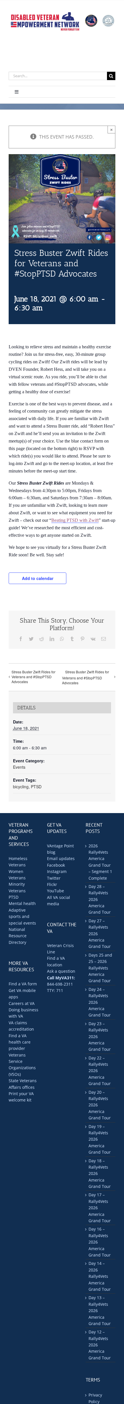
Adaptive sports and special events (22, 916)
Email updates (61, 858)
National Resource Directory (18, 936)
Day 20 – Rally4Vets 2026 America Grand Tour (100, 1105)
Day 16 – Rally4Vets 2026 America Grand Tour (100, 1242)
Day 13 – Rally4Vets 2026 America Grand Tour (100, 1310)
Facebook (56, 865)
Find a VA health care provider (20, 1042)
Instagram (57, 871)
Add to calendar (37, 578)
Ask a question (61, 971)
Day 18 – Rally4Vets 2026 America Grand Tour (100, 1173)
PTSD (36, 786)
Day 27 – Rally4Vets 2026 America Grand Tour (100, 933)
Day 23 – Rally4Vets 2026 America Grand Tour (100, 1036)
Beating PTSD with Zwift (75, 520)
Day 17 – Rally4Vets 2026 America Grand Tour (100, 1207)
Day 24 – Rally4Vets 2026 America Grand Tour (100, 1002)
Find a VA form (23, 984)
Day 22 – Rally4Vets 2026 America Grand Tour (100, 1070)
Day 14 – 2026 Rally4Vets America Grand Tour (100, 1276)
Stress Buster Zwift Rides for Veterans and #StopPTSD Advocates (33, 676)
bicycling (21, 786)
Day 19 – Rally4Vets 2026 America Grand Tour (100, 1139)
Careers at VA (22, 1003)
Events (19, 767)
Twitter (54, 878)
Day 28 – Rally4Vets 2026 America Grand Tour (100, 899)
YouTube (55, 890)
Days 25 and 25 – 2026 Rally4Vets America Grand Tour (100, 968)
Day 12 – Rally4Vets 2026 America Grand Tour (100, 1344)
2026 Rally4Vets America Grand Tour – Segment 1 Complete (100, 862)
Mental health (22, 903)
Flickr (52, 884)
